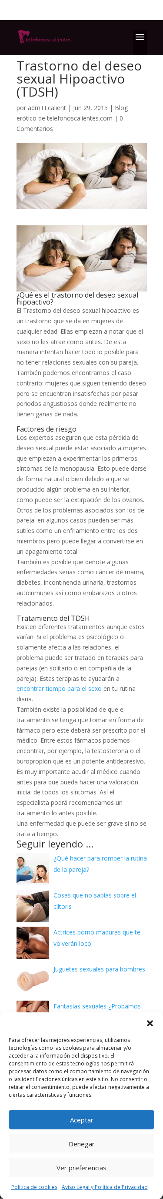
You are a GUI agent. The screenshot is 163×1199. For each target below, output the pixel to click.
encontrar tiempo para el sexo (59, 688)
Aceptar (81, 1119)
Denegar (82, 1143)
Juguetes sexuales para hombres (99, 969)
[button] (150, 1023)
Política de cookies (34, 1187)
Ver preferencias (81, 1167)
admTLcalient (47, 108)
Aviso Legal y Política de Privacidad (105, 1187)
